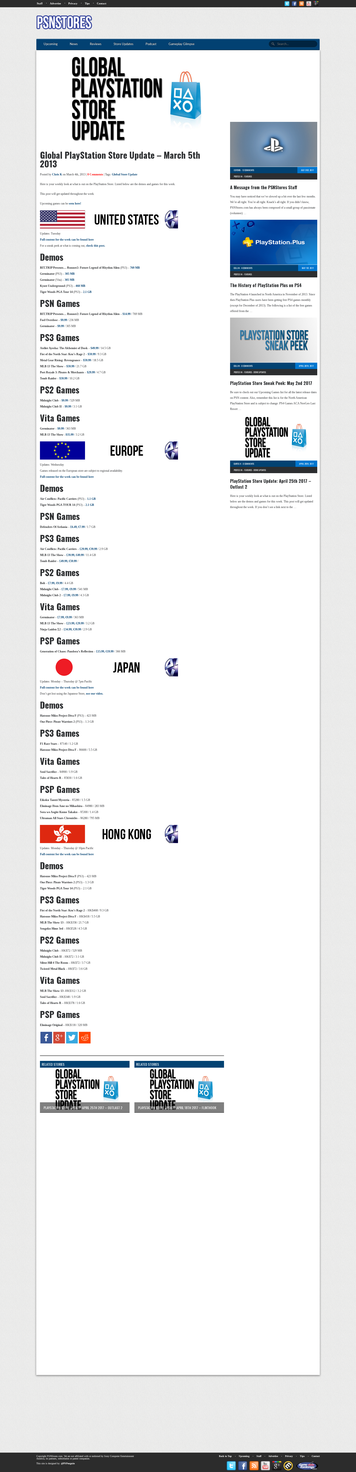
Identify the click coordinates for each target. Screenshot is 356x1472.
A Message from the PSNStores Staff (263, 187)
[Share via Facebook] (46, 1042)
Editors (237, 170)
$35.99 (70, 434)
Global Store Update (124, 174)
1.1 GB (91, 499)
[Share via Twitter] (72, 1042)
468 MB (80, 286)
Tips (87, 3)
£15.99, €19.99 (105, 651)
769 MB (135, 267)
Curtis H (237, 463)
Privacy (72, 3)
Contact (101, 3)
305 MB (70, 273)
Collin (237, 268)
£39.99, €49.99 (75, 555)
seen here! (75, 203)
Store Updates (260, 372)
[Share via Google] (59, 1042)
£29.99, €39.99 (88, 549)
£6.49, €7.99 (77, 527)
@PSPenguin (68, 1463)
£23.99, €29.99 (75, 623)
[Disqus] (128, 1176)
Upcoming (244, 1456)
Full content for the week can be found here (67, 239)
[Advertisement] (231, 23)
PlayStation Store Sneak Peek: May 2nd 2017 (271, 383)
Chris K (57, 174)
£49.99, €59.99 (68, 561)
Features (248, 176)
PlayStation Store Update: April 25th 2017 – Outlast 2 (270, 484)
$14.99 (127, 314)
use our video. (94, 693)
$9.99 (64, 320)
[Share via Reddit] (85, 1042)
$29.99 (91, 372)
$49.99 (95, 348)
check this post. (95, 245)
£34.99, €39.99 (72, 629)
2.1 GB (87, 292)
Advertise (55, 3)
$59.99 (92, 354)
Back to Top (225, 1456)
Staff (40, 3)
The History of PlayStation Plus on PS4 (266, 285)
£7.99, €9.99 (55, 583)
